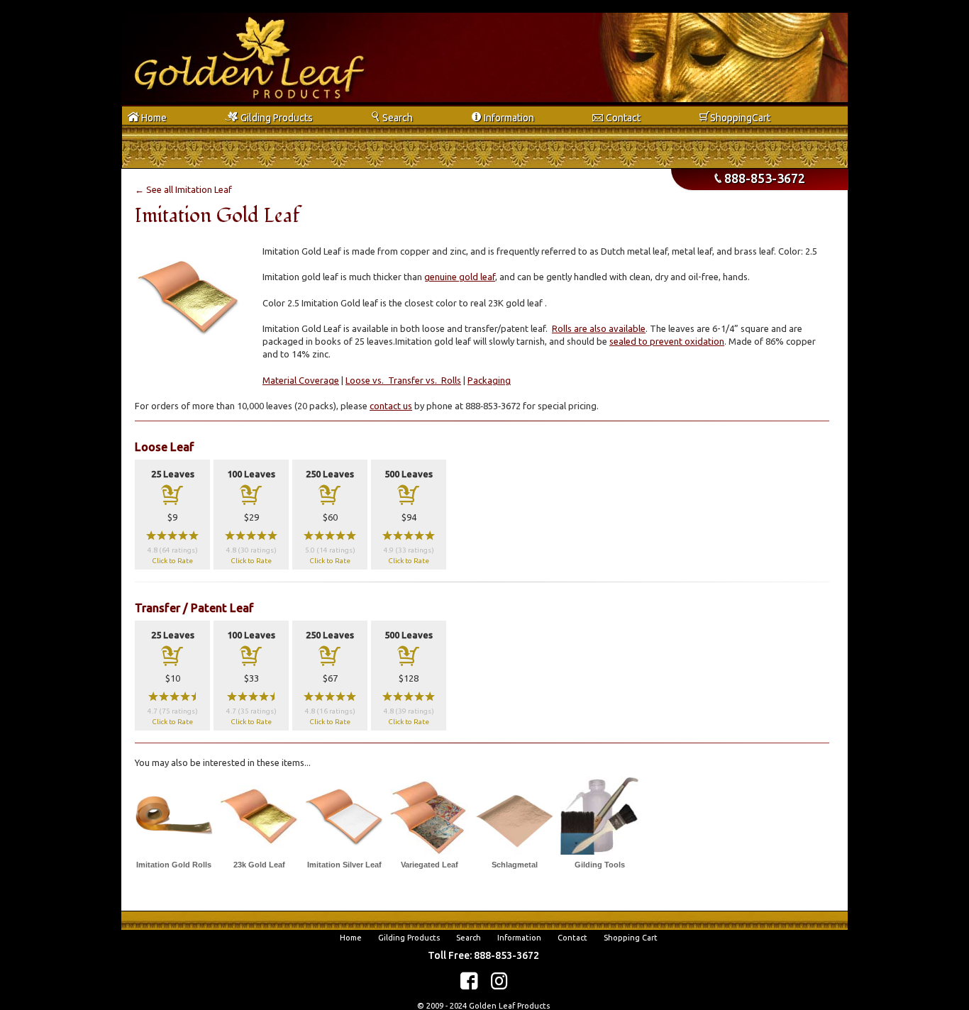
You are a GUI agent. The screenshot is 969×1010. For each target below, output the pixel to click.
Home (351, 937)
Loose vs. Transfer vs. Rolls (403, 380)
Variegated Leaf (429, 864)
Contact (572, 937)
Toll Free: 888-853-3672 (483, 955)
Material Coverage (300, 380)
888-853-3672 (759, 178)
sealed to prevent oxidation (666, 341)
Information (519, 937)
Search (468, 937)
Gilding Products (409, 937)
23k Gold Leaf (259, 864)
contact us (391, 406)
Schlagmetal (515, 864)
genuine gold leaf (459, 277)
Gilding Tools (600, 864)
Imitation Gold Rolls (173, 864)
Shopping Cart (631, 937)
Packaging (489, 380)
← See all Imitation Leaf (183, 189)
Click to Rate (172, 561)
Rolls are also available (599, 328)
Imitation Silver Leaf (344, 864)
